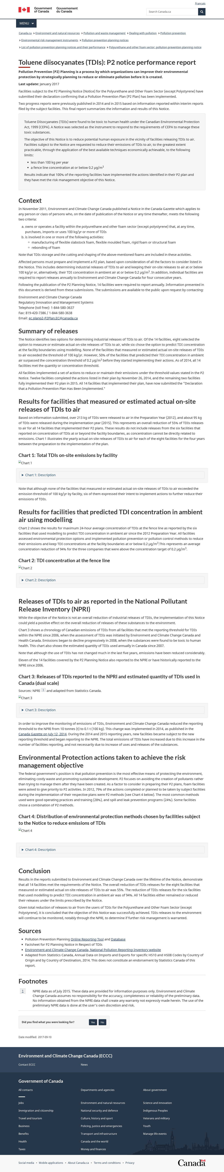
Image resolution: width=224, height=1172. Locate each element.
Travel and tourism (30, 1118)
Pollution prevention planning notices (105, 40)
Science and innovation (157, 1103)
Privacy (129, 1163)
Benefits (24, 1134)
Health (23, 1141)
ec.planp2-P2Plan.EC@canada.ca (53, 318)
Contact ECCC (27, 1064)
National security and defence (99, 1110)
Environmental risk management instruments (49, 40)
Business (24, 1126)
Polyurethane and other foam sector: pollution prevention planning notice (155, 47)
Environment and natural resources (57, 33)
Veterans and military (156, 1118)
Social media (26, 1163)
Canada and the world (94, 1141)
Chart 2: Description (40, 580)
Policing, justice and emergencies (101, 1126)
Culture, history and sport (97, 1118)
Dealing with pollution (143, 33)
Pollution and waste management (104, 33)
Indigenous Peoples (155, 1110)
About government (155, 1090)
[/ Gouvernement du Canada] (48, 10)
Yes (93, 1022)
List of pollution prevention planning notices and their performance (63, 47)
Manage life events (155, 1134)
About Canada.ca (78, 1163)
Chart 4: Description (40, 849)
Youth (147, 1126)
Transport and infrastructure (99, 1134)
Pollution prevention (173, 33)
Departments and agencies (97, 1090)
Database (118, 939)
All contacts (26, 1090)
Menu (25, 23)
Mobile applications (51, 1163)
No (102, 1022)
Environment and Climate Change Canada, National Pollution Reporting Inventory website (93, 950)
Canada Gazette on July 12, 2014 (43, 734)
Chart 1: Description (40, 475)
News (84, 1064)
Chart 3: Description (40, 710)
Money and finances (93, 1149)
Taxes (22, 1149)
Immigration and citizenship (36, 1110)
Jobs (21, 1103)
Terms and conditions (107, 1163)
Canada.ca (25, 33)
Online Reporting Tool (87, 939)
